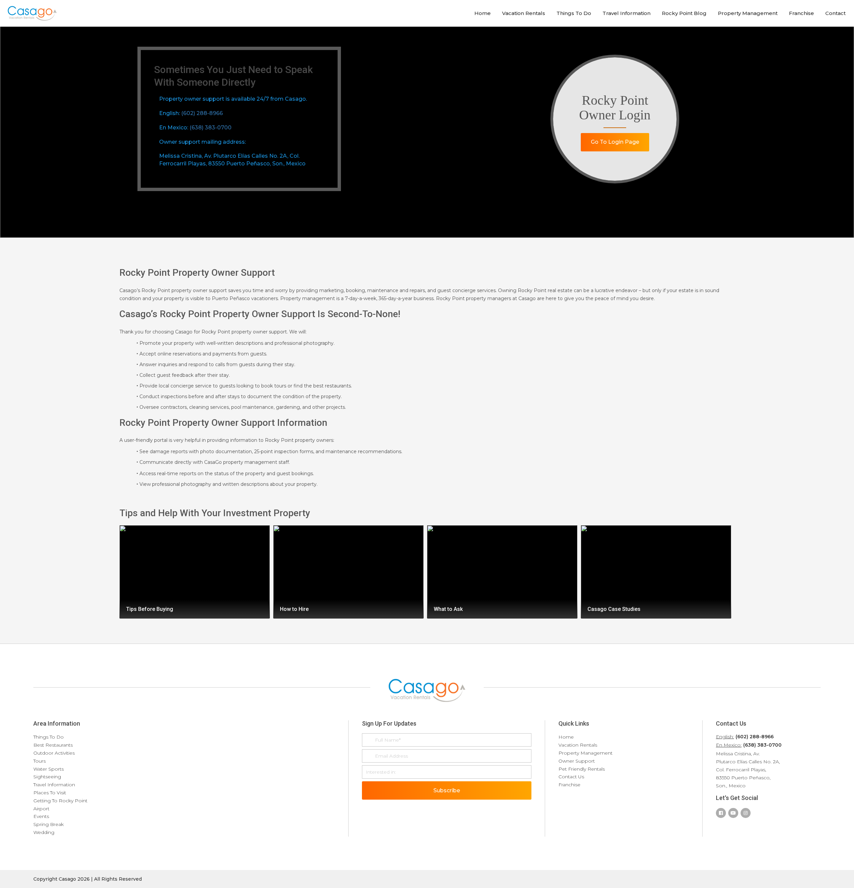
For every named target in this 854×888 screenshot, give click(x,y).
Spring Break (48, 824)
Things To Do (573, 13)
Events (41, 816)
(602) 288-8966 (202, 113)
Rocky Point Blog (684, 13)
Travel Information (626, 13)
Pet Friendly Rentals (581, 769)
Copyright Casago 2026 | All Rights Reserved (87, 879)
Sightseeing (47, 777)
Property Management (748, 13)
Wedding (43, 832)
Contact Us (571, 777)
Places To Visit (49, 793)
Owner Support (576, 761)
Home (482, 13)
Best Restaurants (53, 745)
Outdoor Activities (54, 753)
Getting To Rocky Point (60, 801)
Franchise (801, 13)
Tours (39, 761)
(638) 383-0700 (210, 127)
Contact (835, 13)
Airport (41, 809)
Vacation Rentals (523, 13)
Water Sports (48, 769)
